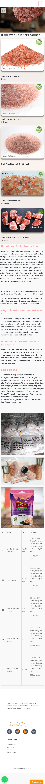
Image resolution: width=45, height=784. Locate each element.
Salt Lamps (11, 747)
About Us (10, 750)
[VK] (33, 731)
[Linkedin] (25, 731)
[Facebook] (9, 731)
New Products (12, 753)
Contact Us (11, 745)
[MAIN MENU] (41, 3)
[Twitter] (17, 731)
